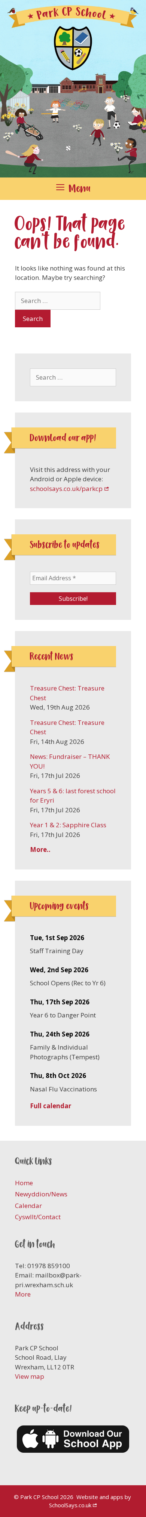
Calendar (28, 1205)
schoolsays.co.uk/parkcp (66, 488)
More (23, 1294)
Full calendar (50, 1106)
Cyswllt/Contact (38, 1216)
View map (29, 1376)
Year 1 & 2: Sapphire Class (68, 825)
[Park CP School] (73, 88)
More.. (40, 849)
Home (24, 1182)
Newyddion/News (41, 1194)
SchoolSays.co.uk (70, 1505)
